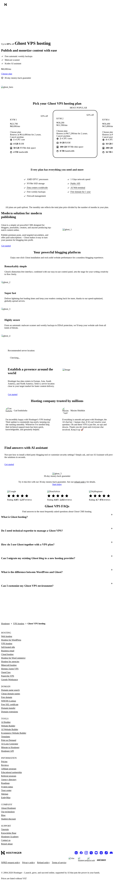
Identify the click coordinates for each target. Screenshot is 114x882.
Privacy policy (28, 862)
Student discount (8, 819)
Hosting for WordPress (11, 640)
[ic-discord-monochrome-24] (111, 852)
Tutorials (5, 829)
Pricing (4, 761)
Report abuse (7, 844)
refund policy (80, 482)
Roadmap (5, 783)
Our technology (8, 812)
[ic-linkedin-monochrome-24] (76, 852)
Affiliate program (8, 769)
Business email (7, 651)
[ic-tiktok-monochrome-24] (106, 852)
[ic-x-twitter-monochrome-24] (91, 852)
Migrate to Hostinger (10, 747)
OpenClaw (6, 672)
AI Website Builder (9, 729)
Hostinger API (7, 751)
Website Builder (8, 726)
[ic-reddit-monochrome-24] (101, 852)
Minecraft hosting (9, 665)
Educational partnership (11, 772)
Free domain (6, 697)
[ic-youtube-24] (96, 852)
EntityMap (5, 797)
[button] (57, 517)
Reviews (5, 765)
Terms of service (59, 862)
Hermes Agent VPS (9, 669)
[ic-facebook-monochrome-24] (81, 852)
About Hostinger (8, 808)
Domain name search (10, 690)
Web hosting (6, 636)
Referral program (8, 776)
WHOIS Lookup (8, 701)
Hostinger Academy (10, 836)
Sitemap (4, 794)
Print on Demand (8, 740)
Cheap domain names (10, 693)
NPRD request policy (10, 862)
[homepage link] (6, 5)
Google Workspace (9, 679)
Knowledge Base (8, 833)
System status (7, 787)
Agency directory (8, 779)
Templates (5, 736)
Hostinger (5, 623)
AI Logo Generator (9, 744)
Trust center (6, 790)
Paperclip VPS (7, 676)
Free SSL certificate (9, 704)
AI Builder (6, 722)
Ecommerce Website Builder (13, 733)
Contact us (5, 840)
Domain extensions (9, 712)
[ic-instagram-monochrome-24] (86, 852)
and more (101, 860)
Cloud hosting (7, 654)
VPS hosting (18, 623)
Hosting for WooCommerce (13, 658)
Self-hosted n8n (8, 647)
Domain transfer (8, 708)
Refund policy (43, 862)
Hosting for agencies (10, 661)
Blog (3, 815)
